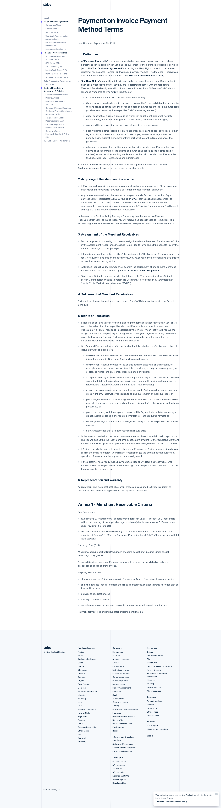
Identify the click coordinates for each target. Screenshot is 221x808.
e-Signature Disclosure (56, 49)
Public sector (118, 727)
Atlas (80, 655)
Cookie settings (154, 687)
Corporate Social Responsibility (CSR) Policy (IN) (57, 134)
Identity (81, 695)
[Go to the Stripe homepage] (46, 647)
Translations (49, 84)
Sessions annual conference (159, 666)
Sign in (150, 735)
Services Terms (52, 32)
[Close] (216, 794)
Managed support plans (157, 729)
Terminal (82, 738)
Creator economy (120, 702)
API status (117, 768)
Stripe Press (152, 712)
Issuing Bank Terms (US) (56, 70)
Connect (82, 677)
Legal (46, 18)
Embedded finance (121, 670)
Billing (80, 662)
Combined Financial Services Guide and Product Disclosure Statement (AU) (59, 111)
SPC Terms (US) (53, 63)
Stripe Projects (119, 779)
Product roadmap (155, 701)
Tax (79, 734)
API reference (119, 765)
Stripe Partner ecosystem (124, 747)
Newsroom (152, 708)
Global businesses (121, 677)
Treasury (82, 741)
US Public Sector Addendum (56, 140)
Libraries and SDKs (121, 775)
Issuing (81, 702)
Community (152, 662)
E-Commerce (118, 666)
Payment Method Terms (56, 73)
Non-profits (118, 720)
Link (80, 705)
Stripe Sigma (83, 730)
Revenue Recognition (87, 727)
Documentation (119, 761)
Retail (115, 730)
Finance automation (121, 673)
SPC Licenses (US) (54, 66)
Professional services (122, 723)
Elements (82, 687)
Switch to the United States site (170, 801)
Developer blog (119, 783)
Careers (150, 704)
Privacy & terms (154, 670)
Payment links (84, 713)
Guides (150, 652)
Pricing (81, 652)
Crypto (81, 680)
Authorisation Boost (87, 659)
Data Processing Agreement (57, 81)
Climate (81, 673)
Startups (116, 655)
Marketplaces (119, 684)
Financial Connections (87, 691)
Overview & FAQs (53, 25)
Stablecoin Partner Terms (57, 77)
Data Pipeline (84, 684)
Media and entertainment (124, 716)
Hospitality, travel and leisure (125, 709)
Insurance (117, 713)
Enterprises (118, 652)
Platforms (117, 691)
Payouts (81, 720)
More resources (154, 691)
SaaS (115, 695)
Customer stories (155, 655)
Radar (80, 723)
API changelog (119, 772)
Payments (82, 716)
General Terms (52, 28)
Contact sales (153, 715)
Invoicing (82, 698)
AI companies (118, 698)
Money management (122, 687)
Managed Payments (87, 709)
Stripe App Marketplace (123, 744)
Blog (149, 659)
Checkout (82, 670)
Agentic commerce (121, 659)
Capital (81, 666)
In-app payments (120, 680)
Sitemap (150, 683)
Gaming (116, 705)
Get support (152, 725)
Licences (151, 680)
